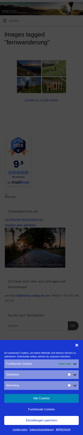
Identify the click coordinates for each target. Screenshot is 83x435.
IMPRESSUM (63, 429)
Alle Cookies (41, 398)
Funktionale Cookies (41, 409)
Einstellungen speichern (41, 420)
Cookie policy (20, 429)
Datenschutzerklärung (42, 429)
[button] (77, 345)
